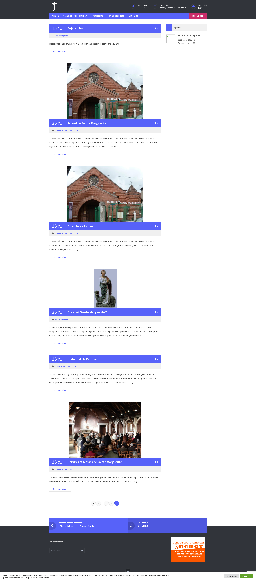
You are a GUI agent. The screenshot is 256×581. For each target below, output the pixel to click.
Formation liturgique (189, 35)
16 (111, 503)
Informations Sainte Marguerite (66, 130)
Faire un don (197, 16)
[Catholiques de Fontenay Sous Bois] (54, 6)
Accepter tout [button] (246, 576)
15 (106, 503)
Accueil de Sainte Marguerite (86, 123)
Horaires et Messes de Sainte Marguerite (94, 462)
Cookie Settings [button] (231, 576)
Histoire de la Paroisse (82, 359)
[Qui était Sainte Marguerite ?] (105, 288)
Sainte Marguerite (61, 36)
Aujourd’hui (75, 28)
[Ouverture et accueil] (105, 194)
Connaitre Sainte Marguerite (65, 366)
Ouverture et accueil (81, 226)
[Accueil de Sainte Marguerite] (105, 91)
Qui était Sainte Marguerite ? (87, 312)
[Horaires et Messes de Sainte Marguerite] (105, 430)
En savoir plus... (60, 51)
